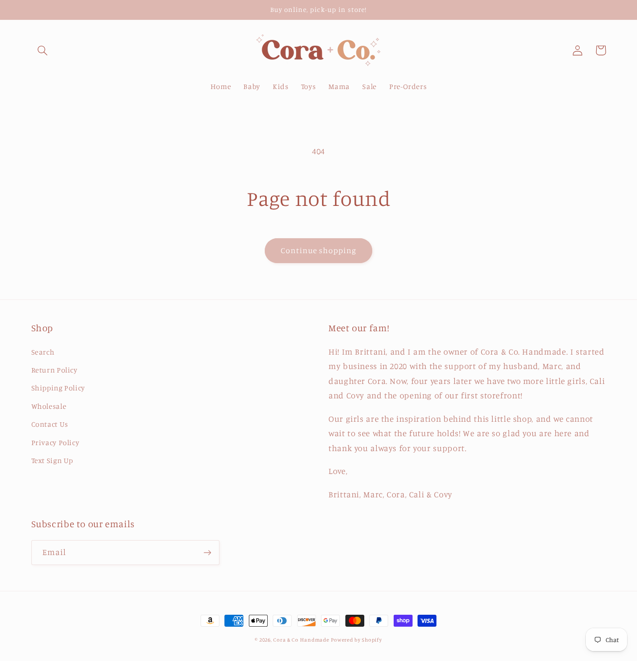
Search (43, 352)
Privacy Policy (55, 442)
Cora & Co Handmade (301, 640)
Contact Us (49, 424)
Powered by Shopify (356, 640)
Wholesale (49, 406)
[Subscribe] (207, 552)
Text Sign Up (52, 460)
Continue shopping (319, 250)
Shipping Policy (58, 387)
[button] (42, 50)
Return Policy (54, 370)
